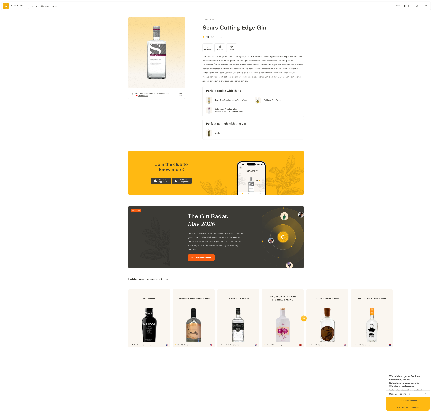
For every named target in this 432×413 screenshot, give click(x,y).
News (398, 6)
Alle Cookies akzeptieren (407, 407)
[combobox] (56, 6)
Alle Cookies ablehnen (407, 400)
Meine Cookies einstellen (399, 394)
